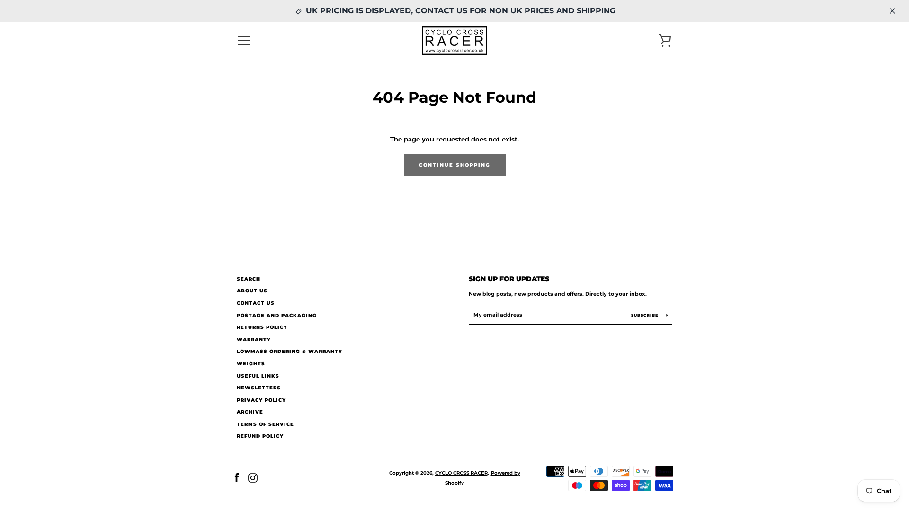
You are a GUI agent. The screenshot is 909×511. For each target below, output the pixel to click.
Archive (250, 411)
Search (248, 279)
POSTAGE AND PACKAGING (277, 315)
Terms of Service (265, 424)
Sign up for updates (509, 278)
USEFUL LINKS (258, 376)
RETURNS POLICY (262, 327)
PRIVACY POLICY (261, 400)
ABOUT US (252, 290)
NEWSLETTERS (259, 387)
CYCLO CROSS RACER (461, 473)
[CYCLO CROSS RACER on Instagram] (253, 477)
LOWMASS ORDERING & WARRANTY (289, 351)
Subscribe (645, 315)
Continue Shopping (454, 164)
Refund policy (260, 436)
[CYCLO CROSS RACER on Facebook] (236, 477)
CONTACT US (256, 303)
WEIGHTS (251, 363)
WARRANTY (254, 339)
